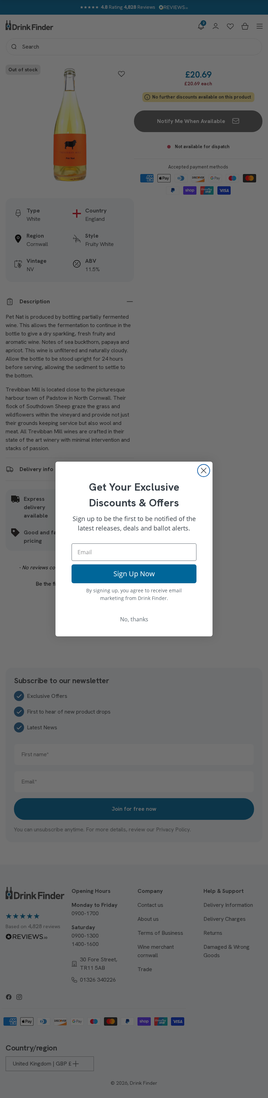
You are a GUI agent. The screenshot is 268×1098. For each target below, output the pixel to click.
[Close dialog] (204, 470)
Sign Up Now (134, 573)
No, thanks (134, 619)
